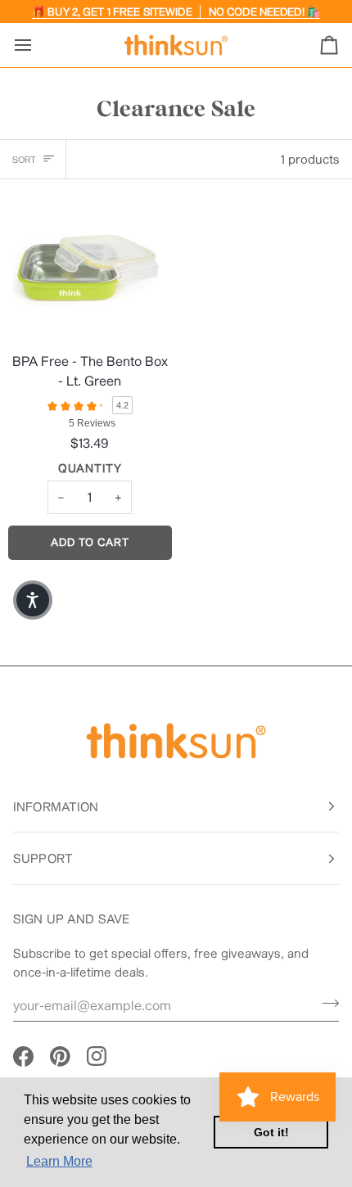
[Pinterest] (60, 1056)
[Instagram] (97, 1056)
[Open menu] (37, 45)
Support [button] (43, 858)
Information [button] (56, 806)
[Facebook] (23, 1056)
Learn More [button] (59, 1161)
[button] (32, 600)
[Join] (325, 1003)
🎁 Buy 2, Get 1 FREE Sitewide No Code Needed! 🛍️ (176, 11)
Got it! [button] (271, 1132)
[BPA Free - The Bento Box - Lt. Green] (88, 265)
